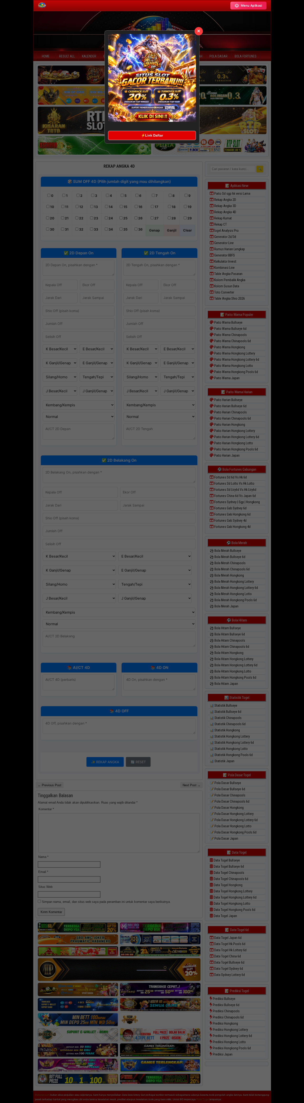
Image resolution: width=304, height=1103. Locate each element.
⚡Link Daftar (152, 135)
